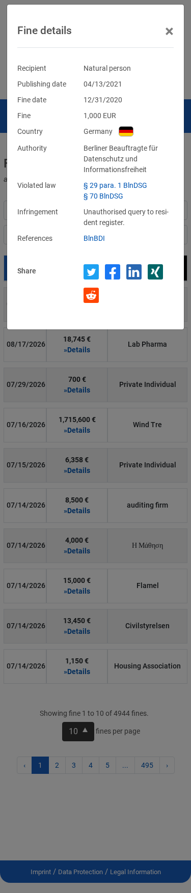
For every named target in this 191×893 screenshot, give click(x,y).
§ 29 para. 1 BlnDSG (115, 185)
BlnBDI (94, 238)
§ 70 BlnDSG (103, 196)
